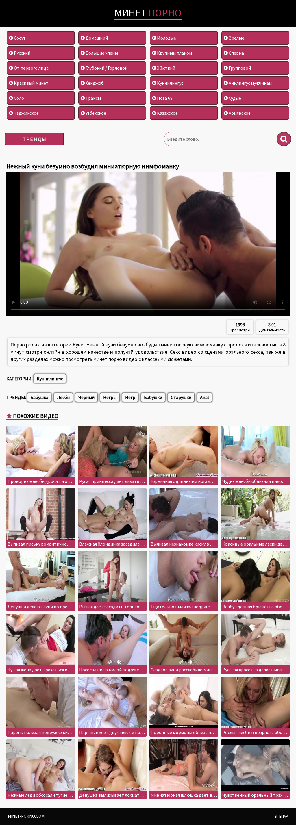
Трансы (93, 98)
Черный (86, 397)
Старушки (181, 397)
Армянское (239, 113)
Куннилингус (169, 83)
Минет (148, 12)
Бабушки (153, 397)
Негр (130, 397)
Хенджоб (94, 83)
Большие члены (101, 53)
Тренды (35, 139)
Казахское (167, 113)
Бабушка (39, 397)
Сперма (236, 53)
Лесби (63, 397)
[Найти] (284, 139)
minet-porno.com (26, 816)
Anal (204, 397)
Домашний (96, 38)
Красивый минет (31, 83)
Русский (21, 53)
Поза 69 (164, 98)
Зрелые (236, 38)
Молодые (166, 38)
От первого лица (31, 68)
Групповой (239, 68)
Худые (234, 98)
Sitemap (281, 816)
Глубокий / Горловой (106, 68)
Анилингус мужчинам (250, 83)
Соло (18, 98)
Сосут (19, 38)
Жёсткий (165, 68)
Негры (109, 397)
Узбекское (95, 113)
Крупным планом (174, 53)
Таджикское (26, 113)
